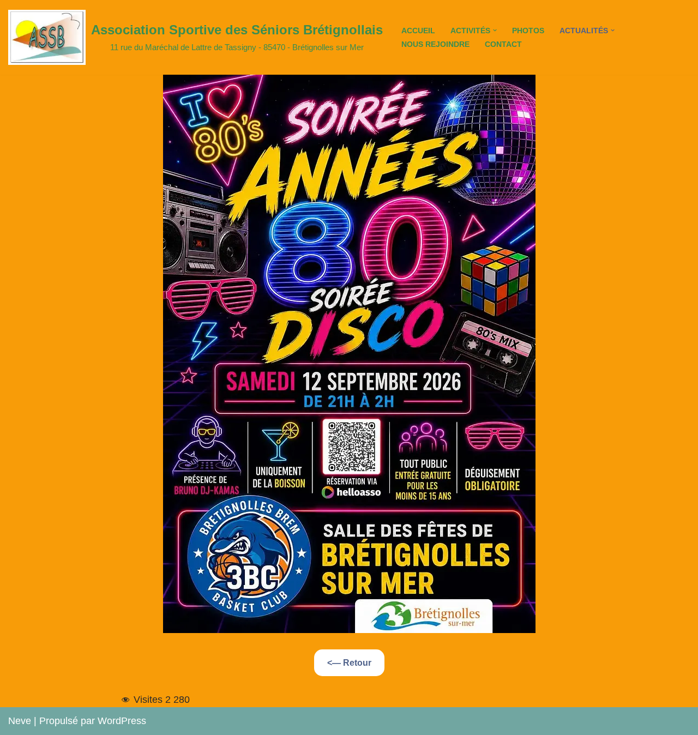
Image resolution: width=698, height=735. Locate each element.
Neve (19, 720)
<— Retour (349, 662)
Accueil (418, 30)
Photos (528, 30)
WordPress (122, 720)
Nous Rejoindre (435, 44)
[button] (495, 30)
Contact (503, 44)
